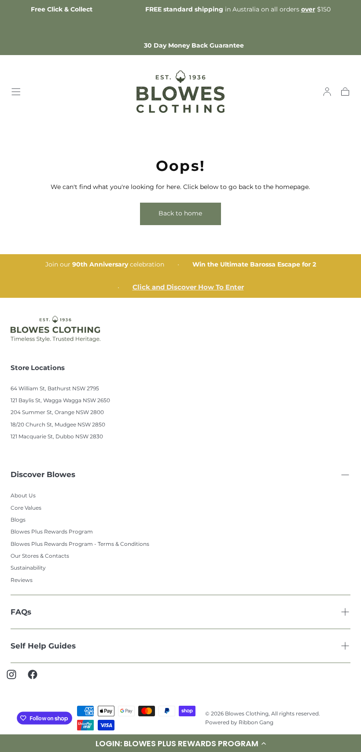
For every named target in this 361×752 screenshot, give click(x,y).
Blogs (18, 519)
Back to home (180, 213)
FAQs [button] (21, 612)
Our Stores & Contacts (40, 555)
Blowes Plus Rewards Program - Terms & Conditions (80, 544)
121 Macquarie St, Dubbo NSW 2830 (57, 436)
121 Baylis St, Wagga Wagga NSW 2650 (60, 400)
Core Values (26, 507)
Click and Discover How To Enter (188, 287)
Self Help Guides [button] (43, 645)
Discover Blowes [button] (43, 474)
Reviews (22, 580)
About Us (23, 495)
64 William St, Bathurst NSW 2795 (55, 388)
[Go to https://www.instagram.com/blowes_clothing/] (16, 679)
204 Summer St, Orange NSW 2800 (57, 412)
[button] (16, 91)
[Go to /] (180, 91)
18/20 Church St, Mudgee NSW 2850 (58, 424)
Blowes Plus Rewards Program (52, 531)
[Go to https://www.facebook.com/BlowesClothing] (37, 679)
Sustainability (28, 567)
